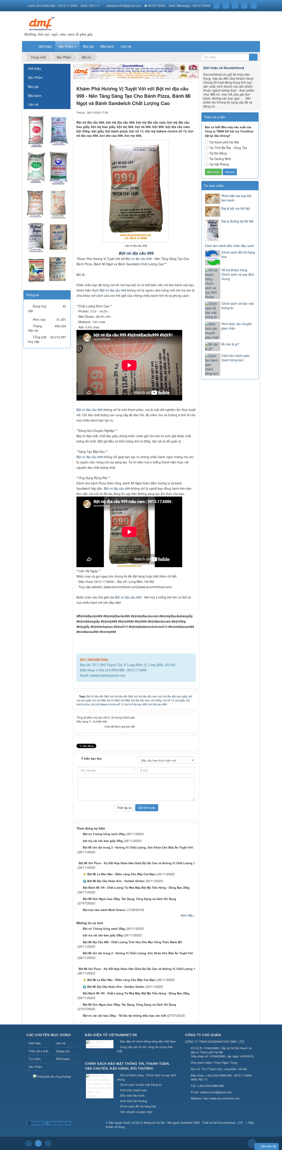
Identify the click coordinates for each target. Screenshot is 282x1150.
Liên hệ (33, 104)
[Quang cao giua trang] (136, 71)
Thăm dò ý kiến (38, 1051)
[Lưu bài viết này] (192, 112)
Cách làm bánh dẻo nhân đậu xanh (229, 245)
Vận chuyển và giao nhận (136, 1112)
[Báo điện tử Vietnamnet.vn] (100, 1045)
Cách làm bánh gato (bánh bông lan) (235, 357)
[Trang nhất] (29, 46)
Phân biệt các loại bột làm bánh (236, 198)
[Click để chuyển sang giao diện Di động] (48, 1143)
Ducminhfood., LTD (230, 1122)
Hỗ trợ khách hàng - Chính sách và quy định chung (237, 274)
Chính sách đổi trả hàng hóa (238, 254)
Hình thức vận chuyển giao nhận (236, 326)
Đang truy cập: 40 (59, 1123)
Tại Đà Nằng (218, 153)
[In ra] (185, 112)
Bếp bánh (34, 95)
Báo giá (33, 86)
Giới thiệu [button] (45, 46)
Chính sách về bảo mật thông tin (237, 305)
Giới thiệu (34, 68)
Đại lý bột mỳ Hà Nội (235, 208)
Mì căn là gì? (230, 344)
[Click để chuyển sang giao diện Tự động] (28, 1143)
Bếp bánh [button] (107, 46)
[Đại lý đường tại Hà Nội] (40, 23)
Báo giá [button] (88, 46)
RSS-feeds (63, 1059)
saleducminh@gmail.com (123, 5)
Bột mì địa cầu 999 (136, 253)
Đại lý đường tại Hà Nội (237, 221)
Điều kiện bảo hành (132, 1095)
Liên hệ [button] (126, 46)
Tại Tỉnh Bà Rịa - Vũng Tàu (228, 147)
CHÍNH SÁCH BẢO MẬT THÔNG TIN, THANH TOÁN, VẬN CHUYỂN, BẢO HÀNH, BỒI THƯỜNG (127, 1066)
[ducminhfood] (47, 199)
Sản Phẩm (35, 77)
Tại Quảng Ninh (220, 158)
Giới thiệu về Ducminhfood (223, 68)
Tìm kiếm (35, 1059)
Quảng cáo (63, 1051)
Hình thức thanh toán (133, 1090)
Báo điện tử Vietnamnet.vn (111, 1034)
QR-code (37, 1123)
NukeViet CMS (190, 1122)
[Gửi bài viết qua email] (177, 112)
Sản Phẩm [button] (66, 46)
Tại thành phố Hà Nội (224, 142)
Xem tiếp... (188, 915)
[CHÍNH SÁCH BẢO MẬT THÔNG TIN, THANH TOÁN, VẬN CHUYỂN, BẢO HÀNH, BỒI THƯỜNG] (100, 1086)
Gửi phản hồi (268, 1146)
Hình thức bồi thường (133, 1101)
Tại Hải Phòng (219, 164)
